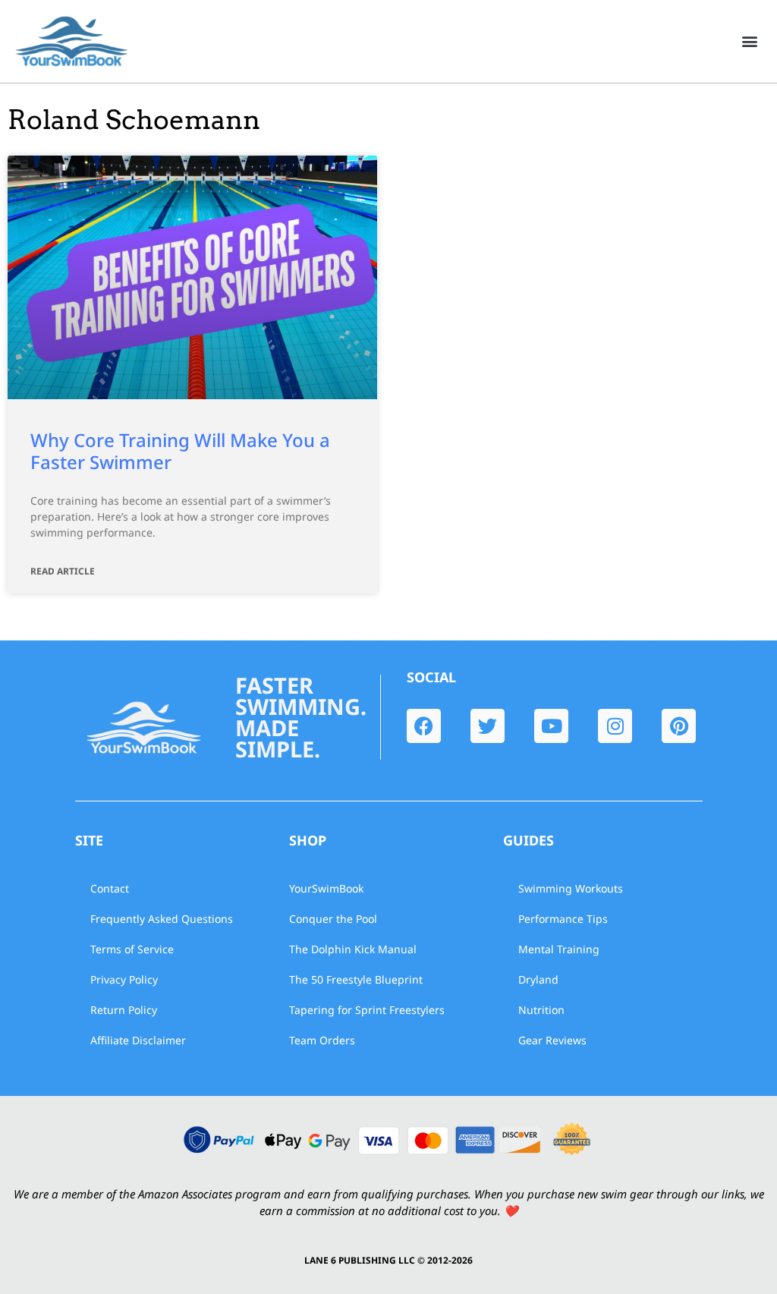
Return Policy (123, 1010)
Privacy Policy (124, 979)
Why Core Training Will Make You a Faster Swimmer (180, 450)
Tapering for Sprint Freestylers (367, 1010)
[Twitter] (487, 726)
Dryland (538, 979)
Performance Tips (563, 918)
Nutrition (541, 1010)
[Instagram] (615, 726)
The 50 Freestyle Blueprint (356, 979)
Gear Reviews (552, 1040)
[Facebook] (424, 726)
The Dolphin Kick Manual (353, 949)
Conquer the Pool (333, 918)
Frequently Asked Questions (161, 918)
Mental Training (558, 949)
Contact (109, 888)
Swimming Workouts (570, 888)
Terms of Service (132, 949)
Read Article (62, 571)
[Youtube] (551, 726)
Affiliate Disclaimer (138, 1040)
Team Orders (322, 1040)
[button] (749, 41)
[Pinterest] (679, 726)
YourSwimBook (326, 888)
